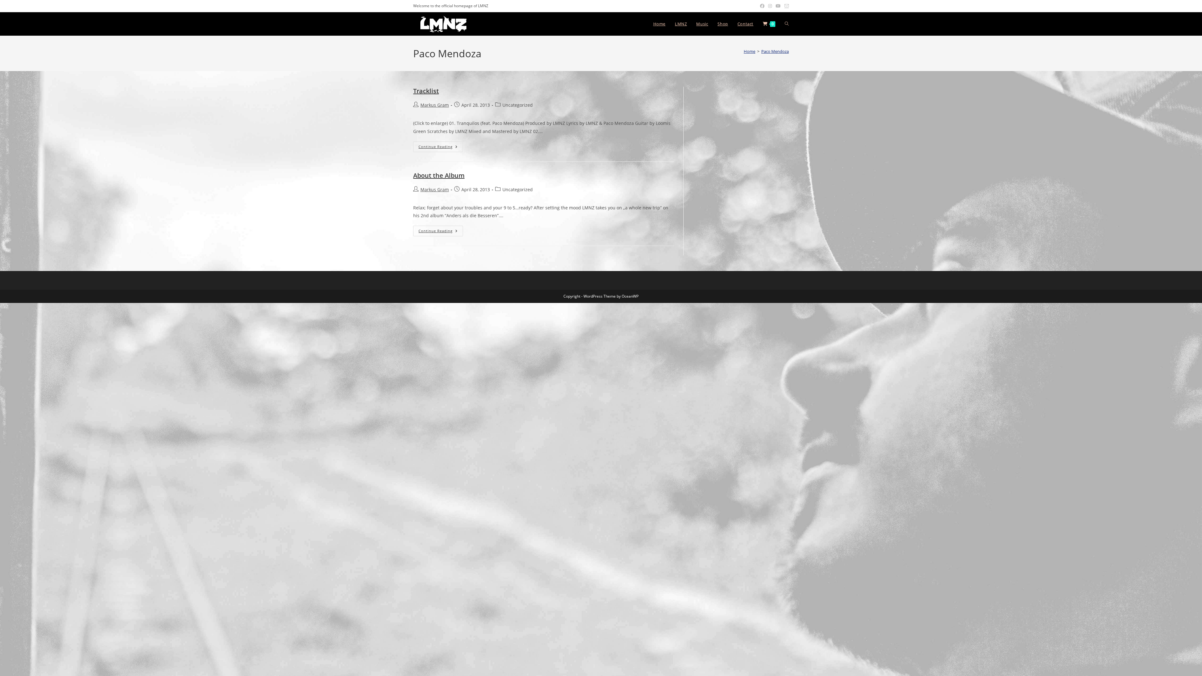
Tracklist (426, 91)
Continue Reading (441, 147)
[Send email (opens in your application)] (786, 6)
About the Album (439, 175)
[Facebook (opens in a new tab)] (762, 6)
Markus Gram (434, 105)
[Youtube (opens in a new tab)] (778, 6)
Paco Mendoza (775, 51)
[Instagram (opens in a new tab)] (770, 6)
